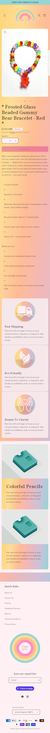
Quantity (5, 136)
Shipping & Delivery (12, 608)
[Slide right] (30, 101)
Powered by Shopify (33, 729)
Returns (8, 614)
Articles (8, 603)
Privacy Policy (10, 624)
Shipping (12, 132)
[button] (4, 15)
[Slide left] (19, 101)
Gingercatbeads (21, 729)
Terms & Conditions (13, 619)
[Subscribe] (38, 680)
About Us (8, 593)
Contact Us (9, 598)
